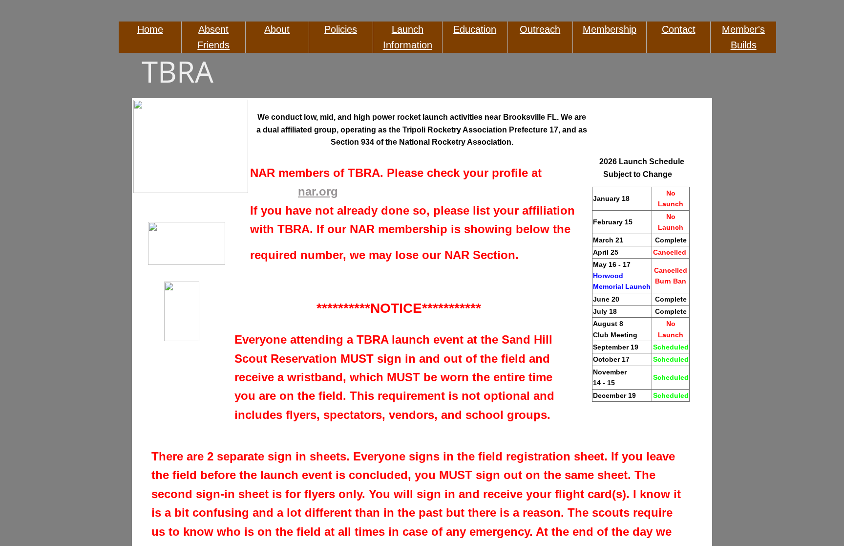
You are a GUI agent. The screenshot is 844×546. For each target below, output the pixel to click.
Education (474, 29)
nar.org (318, 191)
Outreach (540, 29)
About (277, 29)
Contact (679, 29)
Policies (340, 29)
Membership (609, 29)
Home (150, 29)
